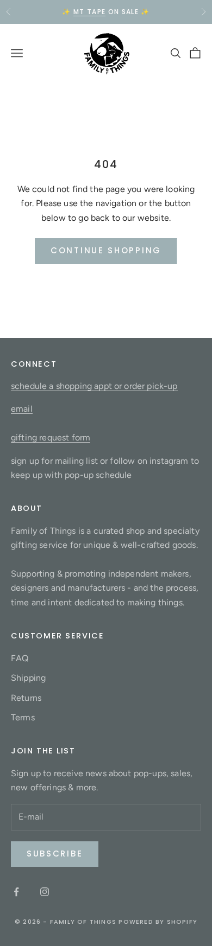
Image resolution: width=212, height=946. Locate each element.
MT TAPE (89, 11)
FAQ (19, 658)
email (22, 409)
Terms (23, 717)
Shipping (28, 678)
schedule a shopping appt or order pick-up (94, 386)
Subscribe (55, 853)
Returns (26, 698)
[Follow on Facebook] (16, 891)
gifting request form (50, 437)
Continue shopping (106, 250)
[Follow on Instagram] (44, 891)
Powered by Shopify (158, 921)
